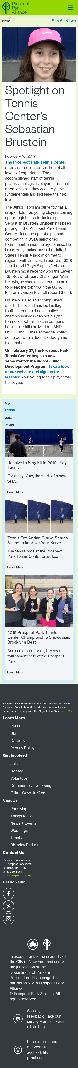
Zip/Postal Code (14, 285)
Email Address (13, 267)
